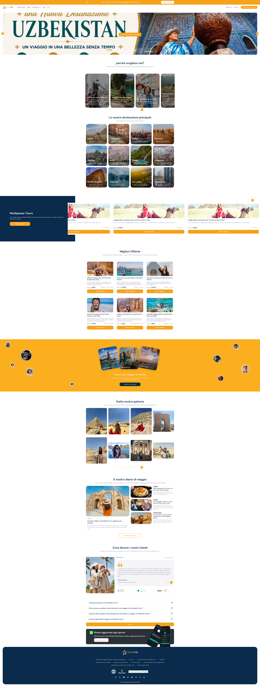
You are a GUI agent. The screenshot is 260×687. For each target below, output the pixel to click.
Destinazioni (36, 7)
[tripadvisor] (144, 677)
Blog (44, 7)
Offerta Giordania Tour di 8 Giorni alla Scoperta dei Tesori (99, 279)
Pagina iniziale (21, 7)
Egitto (28, 7)
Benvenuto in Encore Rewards (121, 662)
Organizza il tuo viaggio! (130, 384)
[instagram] (136, 677)
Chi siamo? (131, 659)
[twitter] (119, 677)
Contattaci (162, 659)
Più (48, 7)
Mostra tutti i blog (130, 535)
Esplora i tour (20, 224)
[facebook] (115, 677)
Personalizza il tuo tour (249, 7)
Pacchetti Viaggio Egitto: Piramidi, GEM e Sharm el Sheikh (159, 315)
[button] (229, 7)
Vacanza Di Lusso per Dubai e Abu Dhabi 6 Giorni (129, 279)
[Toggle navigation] (14, 7)
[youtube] (124, 677)
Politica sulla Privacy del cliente (103, 662)
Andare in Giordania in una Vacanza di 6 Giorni (129, 315)
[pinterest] (132, 677)
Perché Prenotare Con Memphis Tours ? (146, 659)
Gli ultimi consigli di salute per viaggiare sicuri (153, 662)
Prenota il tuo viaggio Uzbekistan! (130, 34)
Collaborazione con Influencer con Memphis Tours (122, 665)
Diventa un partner (135, 662)
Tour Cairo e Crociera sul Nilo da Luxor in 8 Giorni (159, 279)
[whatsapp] (140, 677)
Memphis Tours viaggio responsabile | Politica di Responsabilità (111, 659)
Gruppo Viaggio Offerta (143, 665)
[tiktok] (128, 677)
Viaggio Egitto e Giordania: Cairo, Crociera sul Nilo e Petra (131, 220)
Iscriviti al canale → (101, 640)
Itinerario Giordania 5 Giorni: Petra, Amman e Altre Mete (98, 315)
